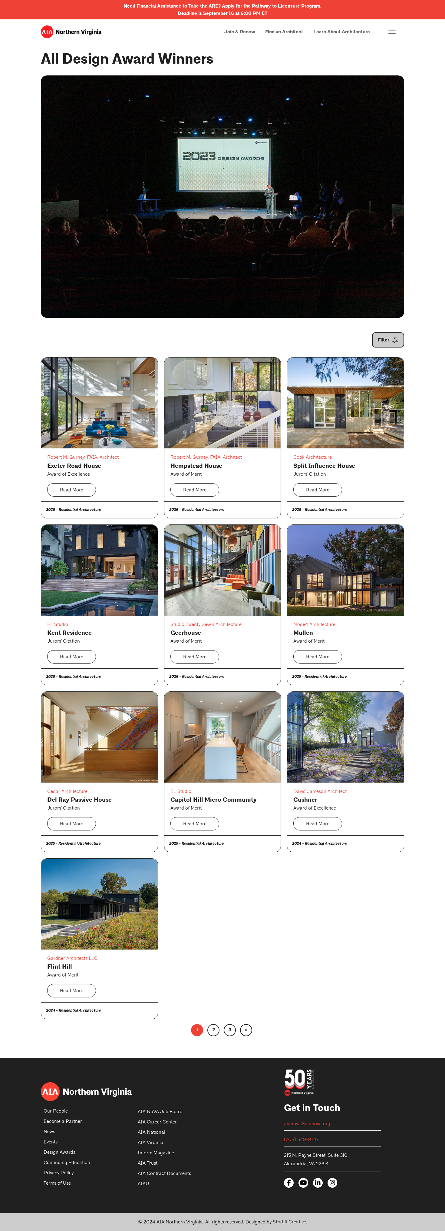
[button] (392, 32)
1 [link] (197, 1030)
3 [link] (230, 1030)
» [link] (246, 1030)
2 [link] (213, 1030)
